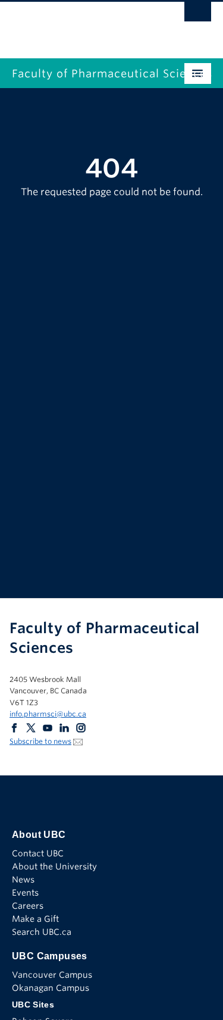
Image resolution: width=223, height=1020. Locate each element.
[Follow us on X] (31, 727)
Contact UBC (38, 853)
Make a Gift (35, 919)
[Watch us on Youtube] (47, 727)
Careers (27, 906)
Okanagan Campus (50, 988)
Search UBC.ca (41, 932)
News (23, 879)
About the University (54, 866)
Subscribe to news (40, 741)
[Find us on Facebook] (14, 727)
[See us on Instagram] (81, 727)
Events (25, 892)
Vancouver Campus (52, 975)
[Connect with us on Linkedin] (64, 727)
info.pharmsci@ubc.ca (48, 713)
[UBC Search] (197, 15)
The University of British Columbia (82, 24)
